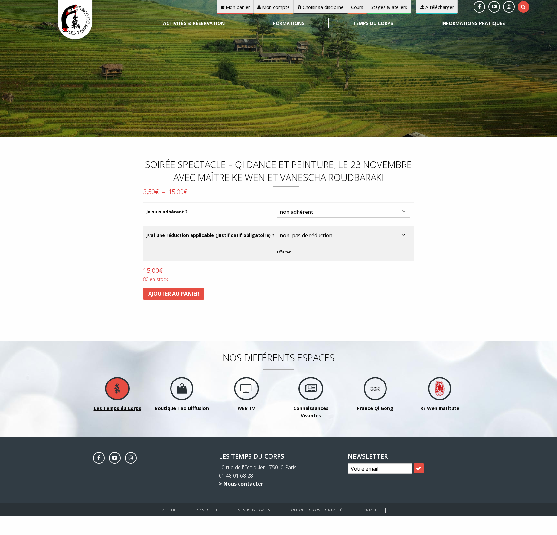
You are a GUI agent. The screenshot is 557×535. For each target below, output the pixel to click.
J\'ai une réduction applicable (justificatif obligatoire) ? (210, 235)
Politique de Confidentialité (315, 510)
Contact (369, 510)
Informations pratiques (473, 23)
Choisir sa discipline (322, 7)
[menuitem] (194, 23)
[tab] (523, 6)
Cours (357, 7)
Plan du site (207, 510)
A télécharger (439, 7)
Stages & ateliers (389, 7)
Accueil (169, 510)
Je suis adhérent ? (167, 212)
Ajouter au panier (173, 293)
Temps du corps (373, 23)
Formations (289, 23)
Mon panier (237, 7)
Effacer (284, 252)
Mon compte (275, 7)
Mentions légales (254, 510)
